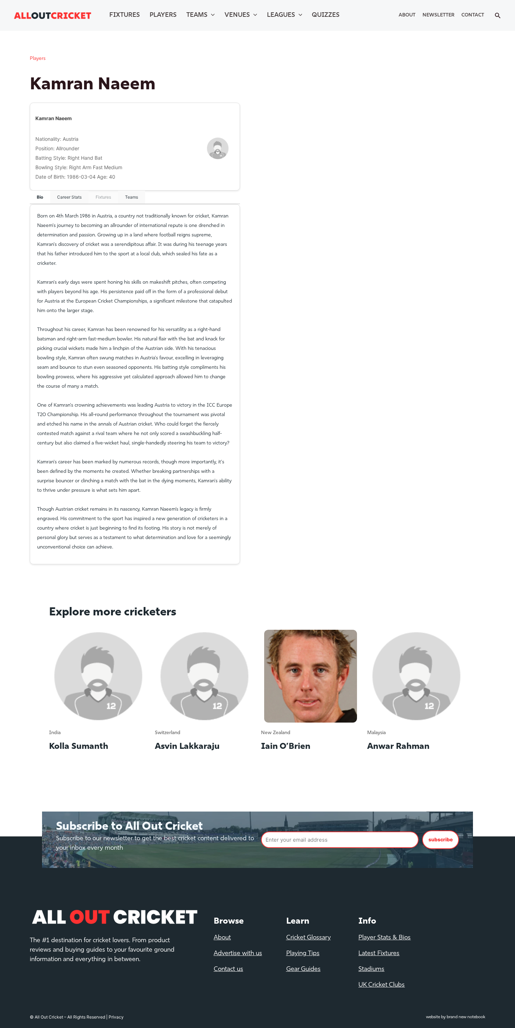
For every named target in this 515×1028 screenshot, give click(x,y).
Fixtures (124, 15)
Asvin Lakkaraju (187, 747)
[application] (211, 15)
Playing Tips (303, 954)
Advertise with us (238, 954)
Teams (196, 15)
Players (163, 15)
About (407, 15)
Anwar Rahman (398, 747)
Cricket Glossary (308, 938)
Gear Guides (303, 969)
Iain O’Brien (285, 747)
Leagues (281, 15)
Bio (40, 197)
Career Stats (69, 197)
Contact (472, 15)
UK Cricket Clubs (381, 985)
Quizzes (325, 15)
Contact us (228, 969)
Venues (237, 15)
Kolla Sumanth (78, 747)
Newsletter (438, 15)
